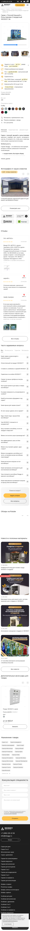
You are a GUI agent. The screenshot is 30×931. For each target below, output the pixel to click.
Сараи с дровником (7, 855)
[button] (6, 268)
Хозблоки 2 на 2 (5, 907)
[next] (28, 174)
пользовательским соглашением (10, 813)
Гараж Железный (6, 770)
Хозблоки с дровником (7, 901)
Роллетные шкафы (6, 887)
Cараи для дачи (5, 846)
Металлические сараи (7, 852)
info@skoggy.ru (6, 836)
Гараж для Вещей (19, 748)
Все (2, 350)
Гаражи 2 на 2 (5, 869)
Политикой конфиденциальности (10, 921)
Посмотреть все (15, 208)
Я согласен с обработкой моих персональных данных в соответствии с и (14, 812)
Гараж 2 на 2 (5, 742)
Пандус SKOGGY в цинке (10, 709)
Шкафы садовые (6, 892)
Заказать (15, 927)
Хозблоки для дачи (6, 896)
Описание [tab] (4, 130)
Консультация (20, 5)
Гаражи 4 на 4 (5, 875)
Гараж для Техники (17, 764)
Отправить (15, 818)
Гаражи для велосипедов (8, 880)
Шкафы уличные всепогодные (10, 889)
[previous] (23, 174)
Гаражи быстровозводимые (9, 858)
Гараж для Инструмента (7, 757)
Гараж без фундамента (15, 742)
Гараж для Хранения (18, 767)
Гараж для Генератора (7, 751)
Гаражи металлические (8, 864)
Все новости (15, 669)
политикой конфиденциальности (16, 812)
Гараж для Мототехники (7, 761)
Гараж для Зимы (16, 754)
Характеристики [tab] (13, 130)
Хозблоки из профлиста (8, 910)
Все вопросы (15, 501)
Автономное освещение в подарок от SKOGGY (15, 631)
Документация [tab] (24, 130)
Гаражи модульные (6, 861)
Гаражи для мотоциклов (8, 866)
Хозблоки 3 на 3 (5, 904)
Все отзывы (15, 339)
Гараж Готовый (20, 745)
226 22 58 (8, 833)
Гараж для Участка (6, 767)
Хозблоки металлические (8, 899)
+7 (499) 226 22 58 (6, 1)
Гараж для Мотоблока (21, 757)
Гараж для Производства (21, 761)
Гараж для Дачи (18, 751)
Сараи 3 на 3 (5, 849)
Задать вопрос (15, 495)
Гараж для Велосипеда (7, 748)
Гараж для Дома (5, 754)
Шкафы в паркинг (6, 884)
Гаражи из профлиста (7, 877)
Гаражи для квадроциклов (8, 872)
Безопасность (9, 350)
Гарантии (17, 350)
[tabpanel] (15, 149)
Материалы (25, 350)
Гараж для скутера (6, 764)
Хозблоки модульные (7, 912)
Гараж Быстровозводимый (8, 745)
